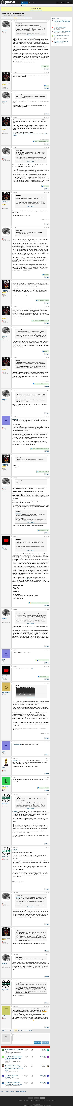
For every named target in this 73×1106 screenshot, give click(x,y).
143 (18, 18)
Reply (47, 69)
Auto (43, 1098)
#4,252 (47, 758)
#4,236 (47, 192)
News (18, 2)
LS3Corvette (7, 1061)
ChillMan (7, 1085)
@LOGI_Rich (28, 578)
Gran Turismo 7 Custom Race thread (62, 31)
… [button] (23, 18)
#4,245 (47, 477)
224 (26, 18)
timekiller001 (4, 15)
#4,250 (47, 683)
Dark (37, 1098)
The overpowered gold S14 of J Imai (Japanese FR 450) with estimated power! (62, 21)
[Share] (45, 21)
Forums (24, 2)
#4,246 (47, 536)
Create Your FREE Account (36, 10)
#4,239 (47, 306)
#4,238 (47, 281)
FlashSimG (44, 1083)
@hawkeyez (15, 419)
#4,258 (47, 954)
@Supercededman (16, 744)
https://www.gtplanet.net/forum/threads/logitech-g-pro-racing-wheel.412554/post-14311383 (30, 134)
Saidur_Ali (44, 1066)
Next (30, 18)
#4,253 (47, 777)
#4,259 (47, 980)
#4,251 (47, 741)
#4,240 (47, 326)
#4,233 (47, 91)
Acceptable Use (46, 1100)
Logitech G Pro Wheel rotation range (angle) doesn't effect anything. (13, 1058)
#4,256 (47, 892)
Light (31, 1098)
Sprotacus (18, 612)
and (43, 300)
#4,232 (47, 72)
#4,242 (47, 390)
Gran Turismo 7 (56, 25)
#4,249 (47, 666)
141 (13, 18)
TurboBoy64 (7, 1052)
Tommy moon (19, 23)
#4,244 (47, 455)
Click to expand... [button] (31, 34)
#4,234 (47, 117)
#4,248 (47, 649)
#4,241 (47, 357)
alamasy (6, 1078)
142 (16, 18)
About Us (25, 1100)
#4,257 (47, 927)
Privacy (53, 1100)
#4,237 (47, 227)
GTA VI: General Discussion (60, 27)
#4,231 (47, 20)
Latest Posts (55, 18)
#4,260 (47, 1006)
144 (21, 18)
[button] (27, 2)
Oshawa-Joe (18, 94)
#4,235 (47, 147)
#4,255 (47, 847)
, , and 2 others (40, 602)
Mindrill (17, 685)
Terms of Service (38, 1100)
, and (42, 141)
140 (10, 18)
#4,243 (47, 416)
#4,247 (47, 609)
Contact (20, 1100)
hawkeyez (18, 195)
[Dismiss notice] (71, 8)
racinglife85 (44, 1050)
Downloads (31, 2)
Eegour (17, 511)
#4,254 (47, 794)
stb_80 (45, 1057)
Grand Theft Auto (57, 29)
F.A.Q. (31, 1100)
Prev (3, 18)
